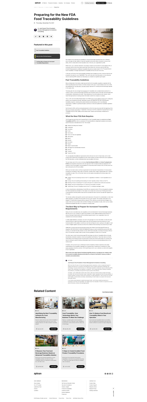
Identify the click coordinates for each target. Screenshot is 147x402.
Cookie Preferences (53, 398)
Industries (60, 3)
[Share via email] (51, 36)
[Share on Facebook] (39, 36)
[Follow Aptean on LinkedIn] (110, 373)
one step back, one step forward (82, 86)
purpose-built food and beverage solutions (80, 227)
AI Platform (44, 3)
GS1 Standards (84, 91)
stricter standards (69, 248)
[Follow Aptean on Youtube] (112, 373)
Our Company (67, 3)
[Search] (82, 3)
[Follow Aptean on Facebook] (105, 373)
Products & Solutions (52, 3)
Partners (73, 3)
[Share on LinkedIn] (47, 36)
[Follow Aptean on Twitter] (107, 373)
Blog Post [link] (56, 7)
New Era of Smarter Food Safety (73, 109)
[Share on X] (43, 36)
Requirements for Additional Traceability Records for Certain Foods (84, 68)
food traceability (82, 73)
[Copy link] (35, 36)
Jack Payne (42, 28)
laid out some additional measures (98, 98)
